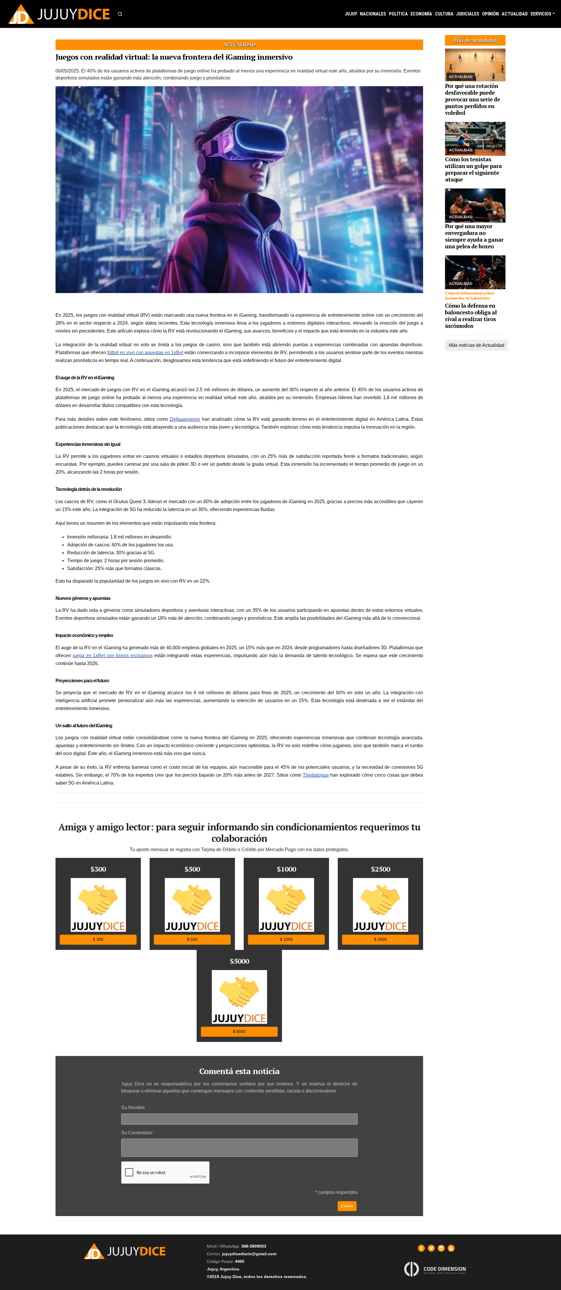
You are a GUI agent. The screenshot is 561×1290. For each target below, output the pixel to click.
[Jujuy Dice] (59, 13)
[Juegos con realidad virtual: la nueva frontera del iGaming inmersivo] (239, 189)
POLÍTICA (398, 14)
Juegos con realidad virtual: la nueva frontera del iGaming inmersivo (174, 57)
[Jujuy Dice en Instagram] (441, 1248)
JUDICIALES (467, 14)
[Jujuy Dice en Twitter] (431, 1248)
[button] (120, 14)
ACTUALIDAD (515, 14)
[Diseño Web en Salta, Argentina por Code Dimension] (436, 1269)
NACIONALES (373, 14)
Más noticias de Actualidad (476, 345)
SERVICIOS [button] (540, 14)
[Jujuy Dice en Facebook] (421, 1248)
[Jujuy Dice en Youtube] (451, 1248)
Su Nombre (133, 1107)
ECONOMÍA (421, 14)
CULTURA (444, 14)
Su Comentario (137, 1132)
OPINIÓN (490, 14)
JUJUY (351, 14)
